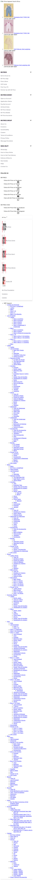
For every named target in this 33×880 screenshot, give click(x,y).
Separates (16, 410)
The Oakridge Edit (18, 361)
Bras (14, 421)
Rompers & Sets (18, 747)
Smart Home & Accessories (18, 877)
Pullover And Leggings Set (22, 65)
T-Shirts (15, 661)
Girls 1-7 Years (14, 632)
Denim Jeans (17, 369)
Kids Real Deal (14, 825)
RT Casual (16, 444)
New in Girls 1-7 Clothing (21, 341)
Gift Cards (4, 84)
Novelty (15, 461)
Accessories (14, 428)
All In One (16, 413)
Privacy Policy (5, 138)
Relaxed (19, 501)
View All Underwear (19, 419)
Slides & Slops (17, 515)
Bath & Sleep (14, 770)
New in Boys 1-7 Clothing (21, 342)
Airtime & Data (5, 107)
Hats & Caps (17, 533)
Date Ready (17, 363)
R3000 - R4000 (18, 874)
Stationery (13, 794)
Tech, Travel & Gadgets (17, 792)
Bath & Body (14, 784)
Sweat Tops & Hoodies (20, 377)
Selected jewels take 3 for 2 (22, 814)
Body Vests (16, 744)
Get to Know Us (5, 76)
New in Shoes (17, 323)
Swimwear (20, 690)
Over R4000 (17, 875)
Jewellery (16, 433)
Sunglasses (16, 537)
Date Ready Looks (19, 479)
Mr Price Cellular (6, 110)
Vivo (14, 857)
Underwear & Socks (19, 653)
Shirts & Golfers (18, 665)
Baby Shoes (17, 579)
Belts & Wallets (17, 532)
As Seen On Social (19, 359)
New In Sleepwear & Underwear (19, 325)
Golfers (15, 497)
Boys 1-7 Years (14, 657)
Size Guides (4, 161)
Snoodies (16, 416)
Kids (8, 621)
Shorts (15, 490)
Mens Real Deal (15, 819)
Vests (15, 524)
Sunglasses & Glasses (19, 438)
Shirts (15, 496)
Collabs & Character (13, 305)
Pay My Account (6, 104)
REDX (15, 450)
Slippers (15, 405)
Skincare (12, 781)
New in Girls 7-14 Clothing (21, 336)
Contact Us (4, 166)
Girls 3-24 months (15, 751)
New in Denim (17, 322)
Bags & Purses (17, 432)
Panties (15, 422)
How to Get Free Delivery (8, 155)
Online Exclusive (18, 356)
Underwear (13, 417)
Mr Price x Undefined (16, 306)
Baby (11, 344)
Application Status (6, 101)
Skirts (15, 384)
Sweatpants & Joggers (20, 378)
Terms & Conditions (7, 135)
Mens (11, 309)
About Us (3, 124)
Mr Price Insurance (6, 115)
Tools (12, 786)
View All (15, 394)
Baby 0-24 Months (15, 314)
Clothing (12, 366)
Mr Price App (4, 78)
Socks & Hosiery (18, 427)
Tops (14, 372)
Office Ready (17, 364)
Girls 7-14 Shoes (18, 584)
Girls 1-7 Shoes (18, 581)
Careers (3, 132)
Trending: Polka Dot (19, 355)
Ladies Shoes (14, 555)
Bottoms (16, 756)
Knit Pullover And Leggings (22, 49)
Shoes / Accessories (19, 549)
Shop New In (14, 836)
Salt (14, 844)
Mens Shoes (14, 570)
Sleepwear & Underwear (17, 516)
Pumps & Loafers (18, 397)
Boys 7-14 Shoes (18, 585)
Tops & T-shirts (18, 599)
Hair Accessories (18, 435)
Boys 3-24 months (15, 761)
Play (11, 772)
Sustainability (5, 129)
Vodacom (16, 864)
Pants (15, 380)
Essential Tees (17, 485)
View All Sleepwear (19, 408)
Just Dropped (11, 315)
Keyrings (12, 795)
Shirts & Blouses (18, 383)
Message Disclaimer (7, 141)
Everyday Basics (12, 595)
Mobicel (15, 850)
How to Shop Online (7, 152)
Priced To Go (14, 452)
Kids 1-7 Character (16, 629)
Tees (14, 375)
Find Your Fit (4, 87)
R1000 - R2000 (18, 871)
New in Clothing (18, 319)
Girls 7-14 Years (15, 679)
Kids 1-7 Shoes (17, 592)
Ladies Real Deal (15, 810)
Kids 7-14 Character (16, 631)
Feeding (12, 769)
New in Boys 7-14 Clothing (21, 337)
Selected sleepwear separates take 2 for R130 (22, 816)
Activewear (16, 386)
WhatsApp (4, 149)
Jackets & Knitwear (19, 648)
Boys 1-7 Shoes (18, 582)
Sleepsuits (16, 745)
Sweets (12, 799)
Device (12, 839)
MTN (14, 863)
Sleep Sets (16, 411)
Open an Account (6, 98)
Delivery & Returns (6, 158)
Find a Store (4, 81)
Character (13, 741)
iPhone (15, 842)
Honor (15, 855)
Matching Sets (17, 370)
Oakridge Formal (18, 449)
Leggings (16, 391)
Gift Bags (13, 797)
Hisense (15, 849)
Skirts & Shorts (18, 689)
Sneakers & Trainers (19, 400)
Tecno (15, 852)
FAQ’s (2, 163)
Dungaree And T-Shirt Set (21, 17)
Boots (15, 402)
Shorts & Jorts (17, 381)
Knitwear (16, 388)
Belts (14, 441)
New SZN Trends (18, 350)
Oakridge (16, 353)
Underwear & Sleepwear (20, 458)
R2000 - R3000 (18, 872)
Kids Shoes (13, 577)
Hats (14, 436)
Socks (15, 526)
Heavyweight (14, 469)
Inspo (8, 800)
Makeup (12, 783)
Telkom (15, 866)
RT (14, 352)
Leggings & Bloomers (19, 748)
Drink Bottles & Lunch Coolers (19, 791)
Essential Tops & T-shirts (20, 374)
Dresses (15, 367)
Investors (3, 127)
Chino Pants (17, 499)
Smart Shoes (17, 513)
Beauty (15, 460)
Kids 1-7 (12, 312)
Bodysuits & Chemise (19, 424)
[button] (16, 72)
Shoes (12, 392)
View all (19, 493)
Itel (14, 853)
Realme (15, 860)
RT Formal (16, 446)
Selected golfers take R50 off (22, 821)
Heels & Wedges (18, 399)
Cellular (9, 833)
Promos (9, 806)
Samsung (16, 846)
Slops (15, 403)
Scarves (15, 439)
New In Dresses (18, 320)
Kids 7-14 (13, 311)
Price (11, 868)
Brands (12, 443)
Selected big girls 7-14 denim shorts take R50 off (22, 827)
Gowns (15, 414)
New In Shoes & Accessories (22, 333)
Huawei (15, 847)
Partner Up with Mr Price (8, 90)
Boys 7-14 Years (15, 703)
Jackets (15, 389)
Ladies (12, 308)
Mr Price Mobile (5, 112)
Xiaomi (15, 858)
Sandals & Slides (18, 395)
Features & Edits (15, 358)
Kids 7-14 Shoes (18, 593)
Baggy (19, 494)
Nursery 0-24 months (16, 742)
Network (12, 861)
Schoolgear (13, 725)
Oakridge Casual (18, 447)
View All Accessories (19, 430)
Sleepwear (13, 406)
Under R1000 (17, 869)
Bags (14, 530)
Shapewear (16, 425)
